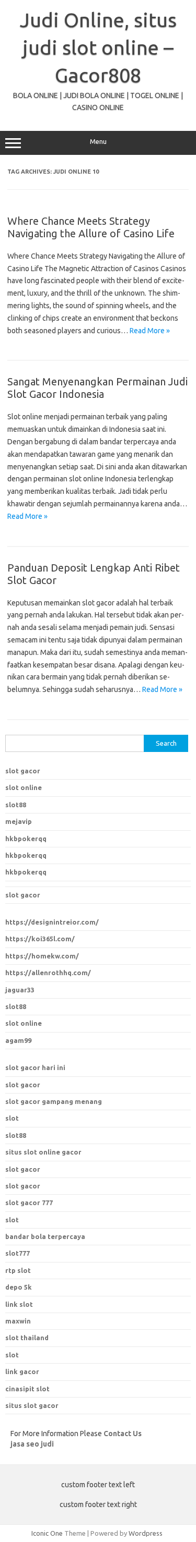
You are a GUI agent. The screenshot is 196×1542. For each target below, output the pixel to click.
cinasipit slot (27, 1388)
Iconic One (47, 1533)
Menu (98, 141)
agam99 (18, 1040)
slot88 (15, 804)
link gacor (22, 1371)
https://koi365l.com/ (40, 938)
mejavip (18, 821)
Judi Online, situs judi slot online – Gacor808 (98, 47)
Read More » (150, 330)
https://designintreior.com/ (52, 922)
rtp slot (18, 1270)
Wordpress (146, 1533)
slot (12, 1118)
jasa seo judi (32, 1444)
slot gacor (22, 770)
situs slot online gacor (43, 1152)
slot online (23, 787)
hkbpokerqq (26, 838)
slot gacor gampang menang (53, 1101)
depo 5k (18, 1287)
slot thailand (27, 1337)
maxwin (18, 1321)
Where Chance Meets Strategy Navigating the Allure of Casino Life (91, 227)
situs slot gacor (32, 1405)
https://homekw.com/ (42, 956)
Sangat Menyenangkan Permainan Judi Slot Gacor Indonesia (97, 387)
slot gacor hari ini (35, 1067)
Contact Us (122, 1433)
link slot (19, 1304)
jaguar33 (19, 989)
